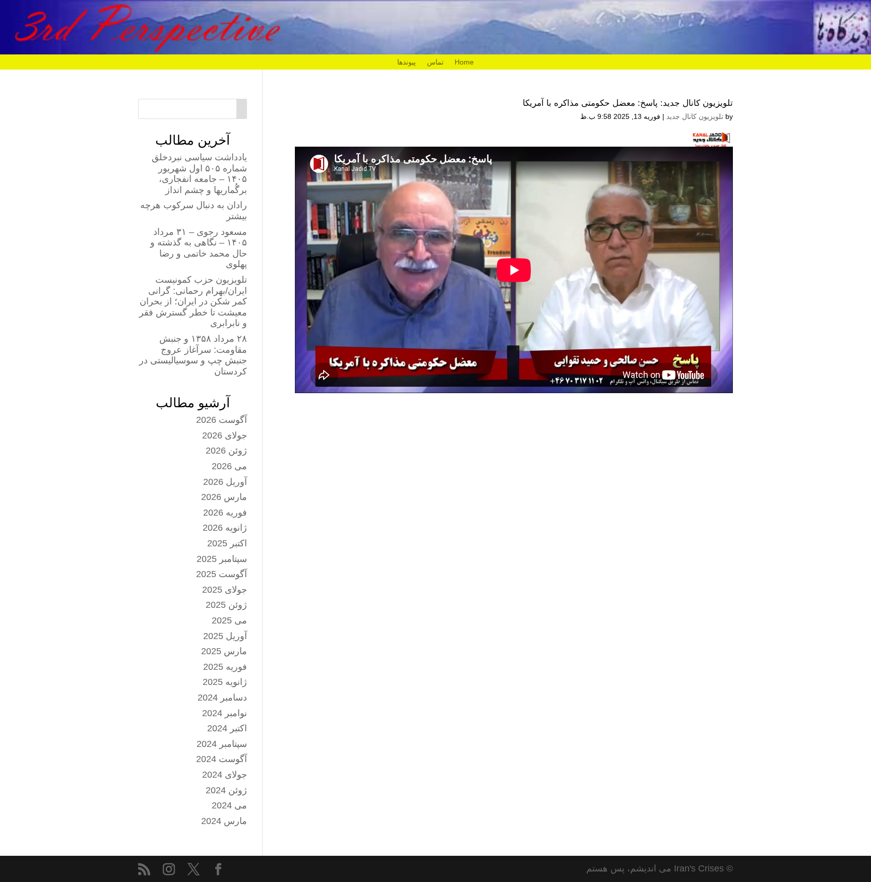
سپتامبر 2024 (222, 744)
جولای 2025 (224, 590)
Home (464, 62)
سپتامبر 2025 (222, 559)
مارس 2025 (224, 651)
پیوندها (406, 62)
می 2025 (229, 620)
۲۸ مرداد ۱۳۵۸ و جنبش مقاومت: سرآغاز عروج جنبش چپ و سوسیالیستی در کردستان (193, 355)
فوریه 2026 (225, 513)
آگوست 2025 (221, 574)
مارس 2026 (224, 497)
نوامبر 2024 (224, 713)
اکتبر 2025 (227, 543)
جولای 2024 (224, 775)
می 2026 (229, 466)
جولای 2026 (224, 435)
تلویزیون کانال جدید (694, 116)
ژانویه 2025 (225, 682)
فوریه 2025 (225, 667)
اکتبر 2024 (227, 728)
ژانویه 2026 (225, 528)
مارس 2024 (224, 821)
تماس (435, 62)
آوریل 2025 (225, 636)
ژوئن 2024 (226, 790)
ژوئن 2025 (226, 605)
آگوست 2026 (221, 420)
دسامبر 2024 (222, 697)
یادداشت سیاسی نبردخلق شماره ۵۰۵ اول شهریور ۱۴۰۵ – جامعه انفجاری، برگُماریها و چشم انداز (199, 173)
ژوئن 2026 (226, 451)
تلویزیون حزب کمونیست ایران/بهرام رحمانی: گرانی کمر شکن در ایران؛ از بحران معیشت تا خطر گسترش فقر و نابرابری (193, 301)
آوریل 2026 (225, 482)
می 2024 (229, 805)
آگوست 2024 (221, 759)
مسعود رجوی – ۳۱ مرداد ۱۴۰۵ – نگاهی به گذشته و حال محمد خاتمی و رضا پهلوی (198, 248)
